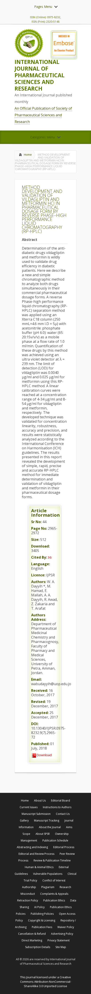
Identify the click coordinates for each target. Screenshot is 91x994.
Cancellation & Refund (32, 934)
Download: (40, 546)
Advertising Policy (62, 934)
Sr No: (36, 521)
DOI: (34, 723)
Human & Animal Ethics (39, 867)
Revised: (38, 701)
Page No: (39, 528)
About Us (40, 800)
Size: (35, 539)
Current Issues (29, 807)
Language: (40, 563)
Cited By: (39, 557)
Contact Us (63, 814)
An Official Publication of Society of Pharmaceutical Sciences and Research (43, 115)
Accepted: (40, 712)
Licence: (38, 575)
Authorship (29, 887)
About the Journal (50, 827)
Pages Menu (43, 6)
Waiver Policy (65, 927)
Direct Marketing (32, 940)
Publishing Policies (42, 914)
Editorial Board (60, 800)
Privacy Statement (58, 940)
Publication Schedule (55, 840)
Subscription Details (37, 947)
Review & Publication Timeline (52, 860)
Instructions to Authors (57, 807)
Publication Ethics (54, 900)
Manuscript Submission (36, 814)
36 (50, 557)
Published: (40, 743)
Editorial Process (63, 847)
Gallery (24, 820)
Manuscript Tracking (46, 820)
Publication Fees (42, 927)
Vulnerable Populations (47, 874)
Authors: (38, 581)
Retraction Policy (27, 900)
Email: (36, 679)
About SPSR (43, 834)
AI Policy (39, 907)
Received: (39, 690)
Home (28, 155)
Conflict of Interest (53, 880)
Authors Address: (38, 617)
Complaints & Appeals (54, 894)
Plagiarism (47, 887)
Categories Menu (42, 137)
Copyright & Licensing (41, 920)
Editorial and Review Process (36, 854)
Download (44, 755)
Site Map (60, 947)
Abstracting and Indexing (32, 847)
